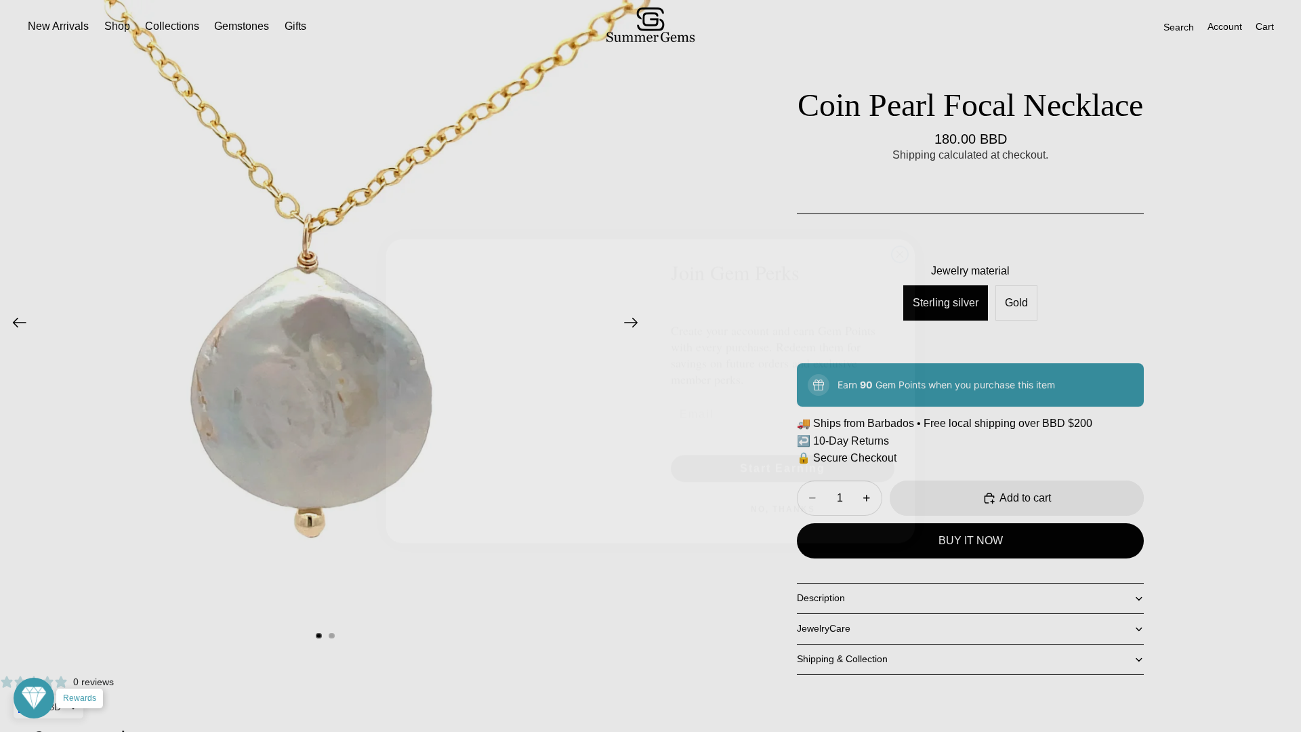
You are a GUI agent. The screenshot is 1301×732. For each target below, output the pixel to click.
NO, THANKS (783, 484)
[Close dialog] (900, 229)
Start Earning (782, 443)
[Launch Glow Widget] (34, 698)
